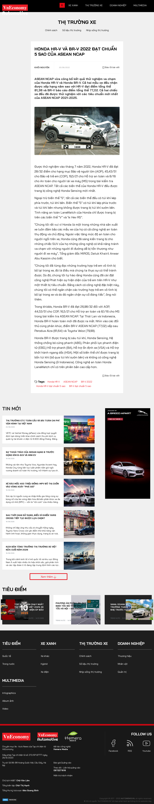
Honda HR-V (54, 381)
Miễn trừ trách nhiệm (63, 775)
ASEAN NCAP (70, 381)
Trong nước (28, 618)
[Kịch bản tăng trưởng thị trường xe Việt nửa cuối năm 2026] (79, 556)
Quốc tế (6, 655)
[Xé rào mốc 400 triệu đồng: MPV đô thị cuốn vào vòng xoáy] (79, 493)
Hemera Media (61, 749)
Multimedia (140, 5)
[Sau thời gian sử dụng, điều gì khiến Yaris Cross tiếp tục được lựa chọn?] (79, 524)
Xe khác (45, 655)
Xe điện (45, 671)
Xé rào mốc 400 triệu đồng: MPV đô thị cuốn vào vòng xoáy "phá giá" (32, 485)
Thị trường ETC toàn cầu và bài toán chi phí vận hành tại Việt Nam (32, 422)
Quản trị (122, 671)
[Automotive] (48, 736)
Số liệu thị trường (71, 30)
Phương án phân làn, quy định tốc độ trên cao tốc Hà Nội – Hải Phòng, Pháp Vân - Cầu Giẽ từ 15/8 (71, 606)
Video (5, 708)
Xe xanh (73, 5)
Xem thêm (47, 576)
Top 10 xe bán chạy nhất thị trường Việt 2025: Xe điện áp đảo (29, 607)
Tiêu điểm (14, 589)
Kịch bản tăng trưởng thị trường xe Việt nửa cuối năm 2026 (31, 548)
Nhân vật (123, 663)
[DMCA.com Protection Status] (9, 799)
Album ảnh (8, 700)
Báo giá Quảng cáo (62, 762)
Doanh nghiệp (118, 5)
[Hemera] (73, 736)
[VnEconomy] (16, 736)
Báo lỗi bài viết (112, 67)
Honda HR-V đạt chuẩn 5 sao (50, 386)
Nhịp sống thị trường (97, 30)
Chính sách (51, 30)
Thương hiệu (124, 655)
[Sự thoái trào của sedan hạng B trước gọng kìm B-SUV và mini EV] (79, 461)
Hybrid (44, 663)
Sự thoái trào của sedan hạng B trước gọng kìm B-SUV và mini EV (30, 453)
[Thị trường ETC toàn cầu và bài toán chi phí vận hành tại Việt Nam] (79, 429)
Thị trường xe (94, 5)
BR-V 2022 (86, 381)
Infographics (9, 692)
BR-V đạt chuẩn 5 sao (80, 386)
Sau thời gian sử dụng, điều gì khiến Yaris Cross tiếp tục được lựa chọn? (31, 517)
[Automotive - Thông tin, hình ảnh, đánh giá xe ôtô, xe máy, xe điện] (20, 11)
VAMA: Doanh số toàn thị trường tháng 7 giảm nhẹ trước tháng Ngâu (125, 607)
